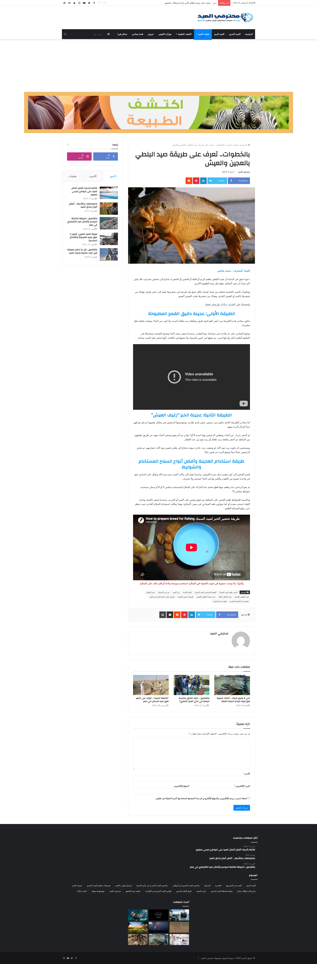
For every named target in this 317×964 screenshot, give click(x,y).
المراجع (207, 885)
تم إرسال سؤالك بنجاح (246, 891)
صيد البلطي (150, 592)
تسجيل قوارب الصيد (123, 885)
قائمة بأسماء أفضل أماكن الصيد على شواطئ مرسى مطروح (84, 191)
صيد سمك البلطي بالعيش (206, 597)
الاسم (246, 773)
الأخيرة (93, 176)
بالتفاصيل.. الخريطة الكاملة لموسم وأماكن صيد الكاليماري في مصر (82, 221)
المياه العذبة (187, 592)
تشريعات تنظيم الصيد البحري (99, 885)
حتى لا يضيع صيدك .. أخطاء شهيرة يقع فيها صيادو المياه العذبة (188, 2)
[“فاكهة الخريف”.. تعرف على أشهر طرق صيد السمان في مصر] (151, 685)
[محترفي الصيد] (224, 18)
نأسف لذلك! (82, 891)
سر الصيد (176, 592)
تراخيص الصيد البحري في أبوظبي (186, 885)
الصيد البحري (235, 34)
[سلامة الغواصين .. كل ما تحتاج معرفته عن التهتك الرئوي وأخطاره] (137, 914)
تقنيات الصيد (203, 34)
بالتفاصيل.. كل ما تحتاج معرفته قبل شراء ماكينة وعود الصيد (82, 251)
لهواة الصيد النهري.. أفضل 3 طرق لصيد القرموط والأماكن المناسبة (83, 237)
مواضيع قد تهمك (98, 891)
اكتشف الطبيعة (185, 34)
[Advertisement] (158, 65)
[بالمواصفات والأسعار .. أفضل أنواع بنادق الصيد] (109, 208)
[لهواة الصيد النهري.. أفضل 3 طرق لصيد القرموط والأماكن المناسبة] (109, 239)
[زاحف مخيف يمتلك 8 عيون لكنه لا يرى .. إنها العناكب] (137, 939)
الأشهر (113, 176)
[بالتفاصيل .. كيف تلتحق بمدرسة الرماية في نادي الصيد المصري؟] (191, 685)
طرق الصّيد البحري (184, 891)
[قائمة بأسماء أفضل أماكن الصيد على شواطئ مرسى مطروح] (109, 193)
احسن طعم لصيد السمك (228, 592)
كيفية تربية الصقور (132, 891)
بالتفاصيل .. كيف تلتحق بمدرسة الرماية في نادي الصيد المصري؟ (194, 699)
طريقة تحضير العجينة (186, 597)
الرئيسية (249, 34)
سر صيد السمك (163, 592)
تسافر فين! (122, 34)
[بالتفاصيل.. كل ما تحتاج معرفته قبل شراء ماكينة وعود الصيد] (109, 254)
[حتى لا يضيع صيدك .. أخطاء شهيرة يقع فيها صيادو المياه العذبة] (232, 685)
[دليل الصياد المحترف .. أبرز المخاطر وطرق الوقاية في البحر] (179, 914)
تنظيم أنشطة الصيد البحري (222, 891)
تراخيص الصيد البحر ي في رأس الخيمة (152, 885)
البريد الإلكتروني (242, 786)
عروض (151, 34)
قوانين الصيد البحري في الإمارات (158, 891)
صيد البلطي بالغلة (224, 597)
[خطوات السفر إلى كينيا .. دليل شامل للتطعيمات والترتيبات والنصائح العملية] (137, 927)
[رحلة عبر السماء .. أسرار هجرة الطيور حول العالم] (179, 927)
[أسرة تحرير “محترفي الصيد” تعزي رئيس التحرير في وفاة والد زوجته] (158, 914)
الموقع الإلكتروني (181, 786)
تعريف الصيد (77, 885)
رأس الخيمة (201, 891)
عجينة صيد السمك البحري (239, 601)
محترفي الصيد (244, 172)
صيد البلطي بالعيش (242, 597)
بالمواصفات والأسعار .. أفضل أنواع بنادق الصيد (83, 205)
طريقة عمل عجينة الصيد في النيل (162, 597)
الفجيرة (218, 885)
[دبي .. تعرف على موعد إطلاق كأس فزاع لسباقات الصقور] (179, 939)
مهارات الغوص (165, 34)
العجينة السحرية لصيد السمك (205, 592)
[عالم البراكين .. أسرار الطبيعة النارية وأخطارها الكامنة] (158, 927)
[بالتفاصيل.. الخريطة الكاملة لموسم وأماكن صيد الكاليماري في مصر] (109, 223)
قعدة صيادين (137, 34)
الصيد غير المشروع (234, 885)
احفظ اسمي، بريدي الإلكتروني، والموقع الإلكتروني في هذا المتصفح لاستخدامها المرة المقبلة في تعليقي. (201, 798)
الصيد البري (219, 34)
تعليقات (72, 176)
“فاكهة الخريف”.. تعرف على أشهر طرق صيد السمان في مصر (152, 699)
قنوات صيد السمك (220, 601)
